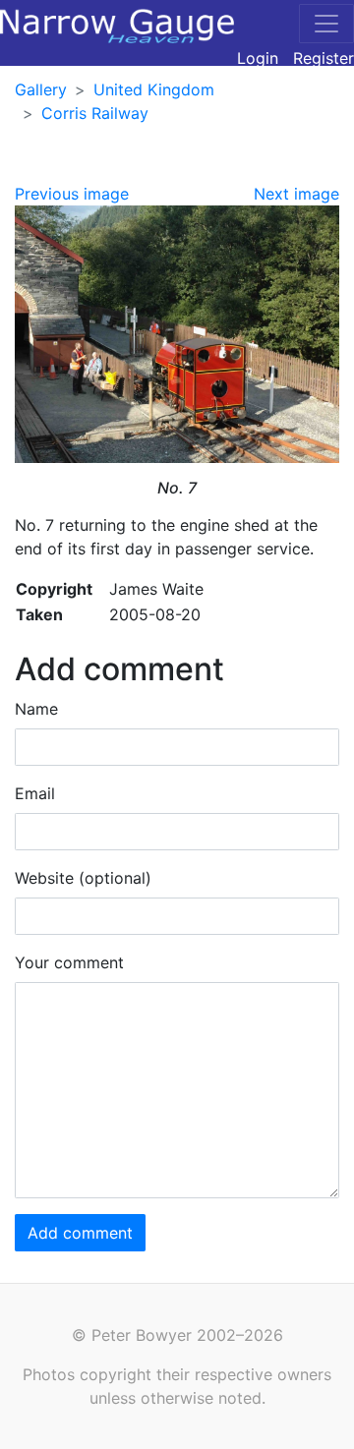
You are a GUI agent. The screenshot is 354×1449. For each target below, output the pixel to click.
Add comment (80, 1233)
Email (35, 793)
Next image (296, 193)
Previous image (72, 193)
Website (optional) (83, 878)
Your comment (69, 962)
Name (36, 709)
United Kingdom (153, 89)
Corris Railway (94, 113)
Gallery (41, 89)
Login (257, 58)
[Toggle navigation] (326, 23)
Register (323, 58)
